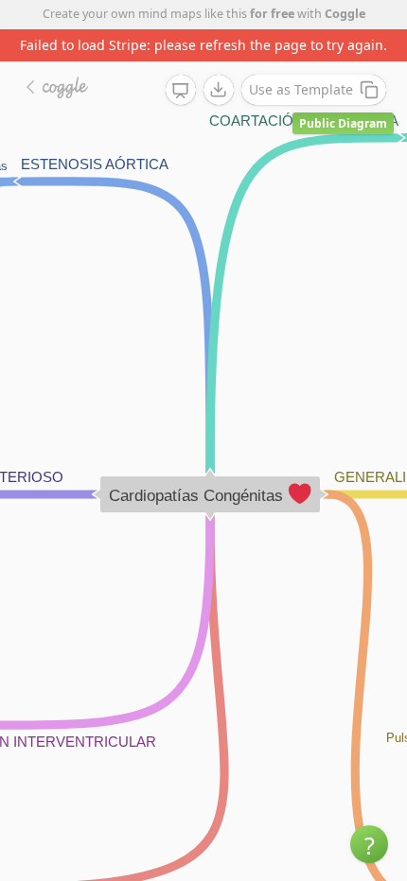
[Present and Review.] (181, 91)
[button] (369, 844)
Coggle (345, 14)
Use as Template (301, 89)
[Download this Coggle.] (219, 90)
